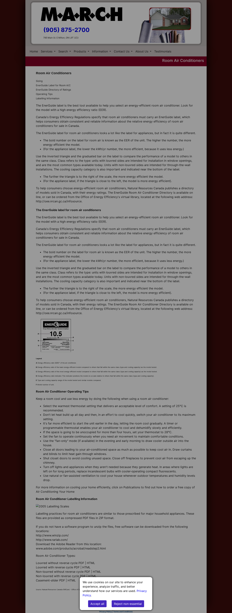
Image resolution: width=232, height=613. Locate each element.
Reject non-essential (128, 604)
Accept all (97, 604)
